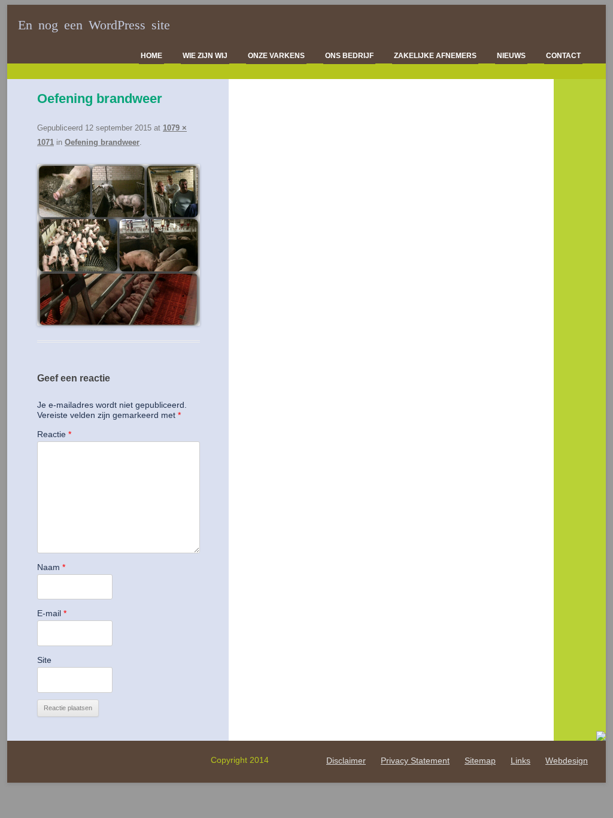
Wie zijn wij (205, 55)
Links (520, 760)
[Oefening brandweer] (118, 245)
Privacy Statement (415, 760)
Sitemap (480, 760)
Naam (51, 567)
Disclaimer (346, 760)
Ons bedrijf (349, 55)
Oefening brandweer (102, 142)
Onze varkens (276, 55)
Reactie (54, 434)
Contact (563, 55)
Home (151, 55)
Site (44, 660)
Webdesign (566, 760)
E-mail (51, 613)
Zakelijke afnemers (435, 55)
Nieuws (511, 55)
